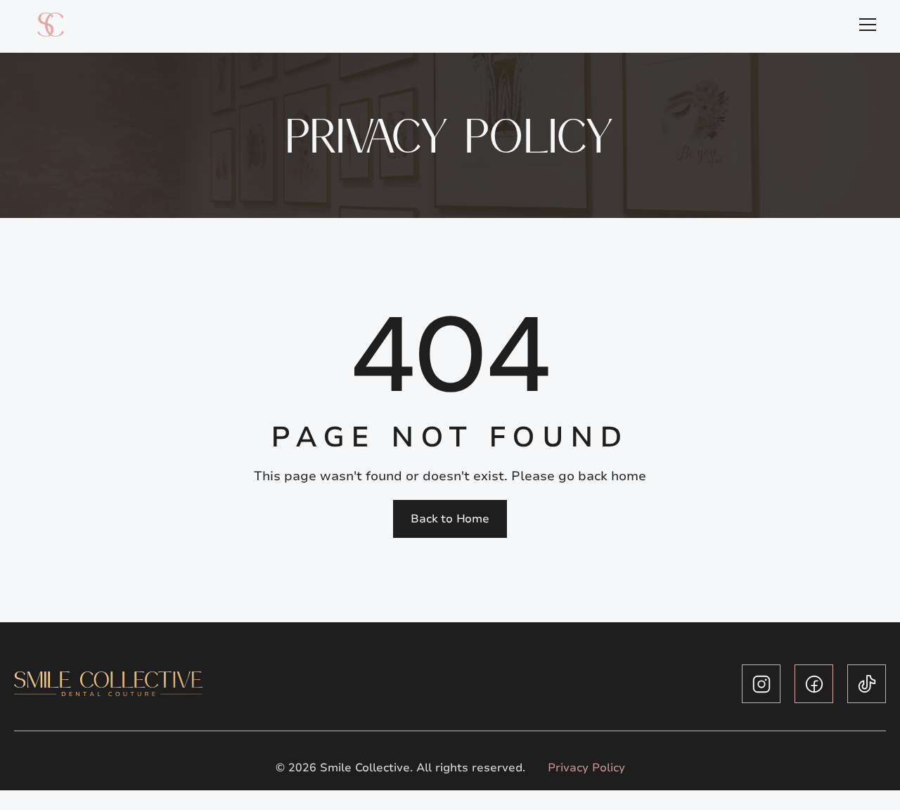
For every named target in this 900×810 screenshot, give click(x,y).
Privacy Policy (586, 768)
